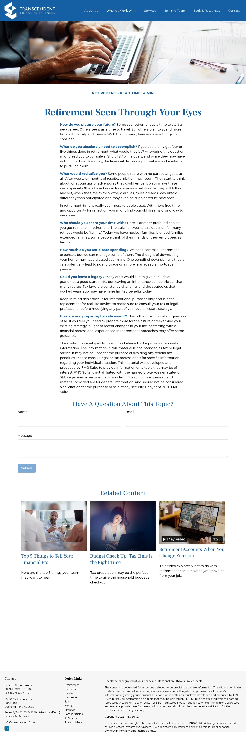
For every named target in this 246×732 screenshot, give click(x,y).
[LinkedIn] (7, 728)
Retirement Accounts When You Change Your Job (192, 552)
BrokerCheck (193, 681)
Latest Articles (74, 714)
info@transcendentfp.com (21, 722)
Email (129, 412)
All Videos (71, 718)
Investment (72, 689)
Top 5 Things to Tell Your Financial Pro (47, 559)
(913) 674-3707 (23, 689)
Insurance (71, 697)
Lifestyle (70, 709)
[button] (91, 10)
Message (25, 436)
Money (69, 705)
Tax (67, 701)
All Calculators (73, 722)
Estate (69, 693)
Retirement (72, 685)
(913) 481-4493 (23, 685)
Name (23, 412)
